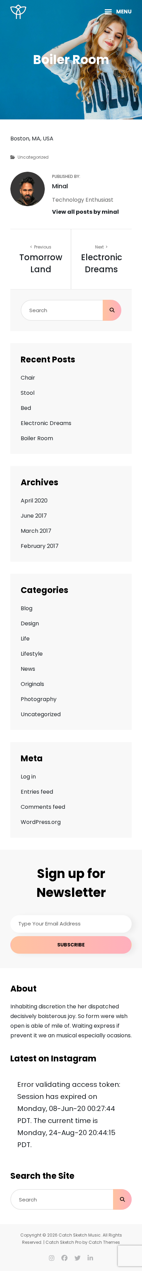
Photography (39, 699)
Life (25, 639)
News (28, 669)
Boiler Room (37, 438)
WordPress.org (41, 822)
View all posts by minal (85, 212)
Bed (26, 408)
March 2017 (36, 531)
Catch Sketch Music (80, 1235)
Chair (28, 378)
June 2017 (34, 516)
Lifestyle (32, 654)
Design (30, 623)
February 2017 (40, 546)
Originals (32, 684)
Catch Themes (104, 1242)
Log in (28, 777)
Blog (26, 608)
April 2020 (34, 501)
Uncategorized (33, 157)
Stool (27, 393)
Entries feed (37, 792)
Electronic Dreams (46, 423)
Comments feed (43, 807)
